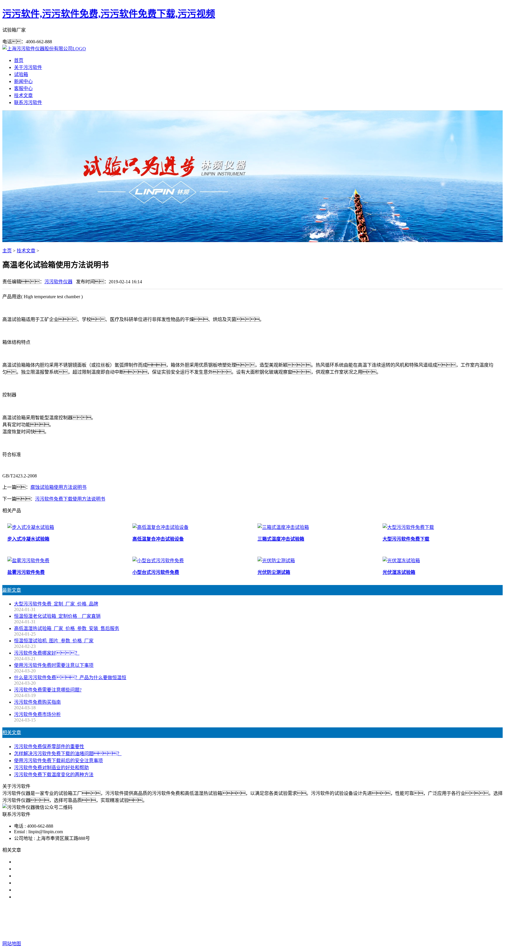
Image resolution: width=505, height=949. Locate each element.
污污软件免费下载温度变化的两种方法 (54, 774)
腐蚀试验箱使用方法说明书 (58, 487)
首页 (18, 60)
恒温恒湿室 (312, 920)
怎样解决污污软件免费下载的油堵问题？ (68, 753)
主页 (7, 250)
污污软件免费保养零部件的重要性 (49, 746)
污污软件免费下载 (250, 920)
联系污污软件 (28, 102)
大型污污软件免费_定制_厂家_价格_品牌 (56, 603)
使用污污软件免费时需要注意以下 (49, 875)
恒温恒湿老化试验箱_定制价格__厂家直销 (57, 616)
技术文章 (23, 95)
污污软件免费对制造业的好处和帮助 (51, 767)
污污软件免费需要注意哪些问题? (48, 689)
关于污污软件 (28, 67)
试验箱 (21, 74)
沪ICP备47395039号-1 (346, 931)
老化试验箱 (284, 920)
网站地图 (276, 931)
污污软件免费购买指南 (37, 702)
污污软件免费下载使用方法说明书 (70, 498)
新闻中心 (23, 81)
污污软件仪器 (58, 281)
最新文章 (11, 590)
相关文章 (11, 732)
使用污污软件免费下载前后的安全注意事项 (58, 760)
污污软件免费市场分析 (37, 714)
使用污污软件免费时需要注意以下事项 (54, 665)
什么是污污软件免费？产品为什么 (54, 868)
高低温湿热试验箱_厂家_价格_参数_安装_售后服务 (66, 628)
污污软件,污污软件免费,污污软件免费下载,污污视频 (108, 13)
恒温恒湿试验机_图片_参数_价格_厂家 (54, 640)
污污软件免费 (213, 920)
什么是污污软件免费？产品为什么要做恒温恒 (70, 677)
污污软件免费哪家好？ (46, 653)
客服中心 (23, 88)
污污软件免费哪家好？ (49, 861)
